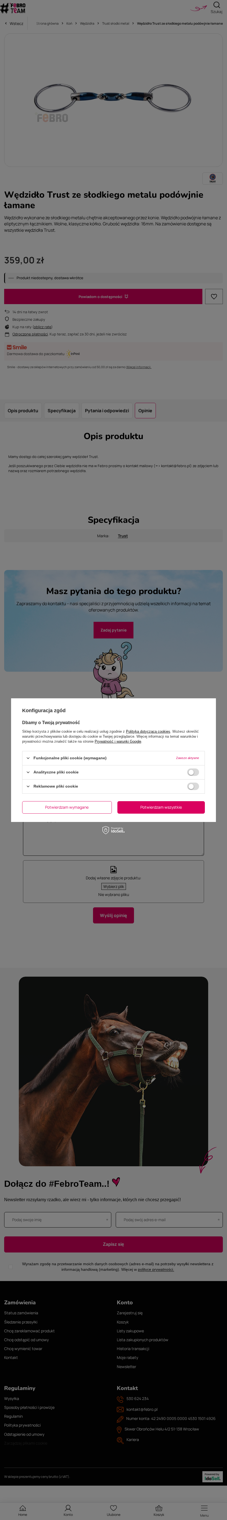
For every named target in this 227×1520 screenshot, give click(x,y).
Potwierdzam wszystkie (161, 807)
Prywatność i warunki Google (118, 741)
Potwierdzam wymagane (67, 807)
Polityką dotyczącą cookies (148, 731)
